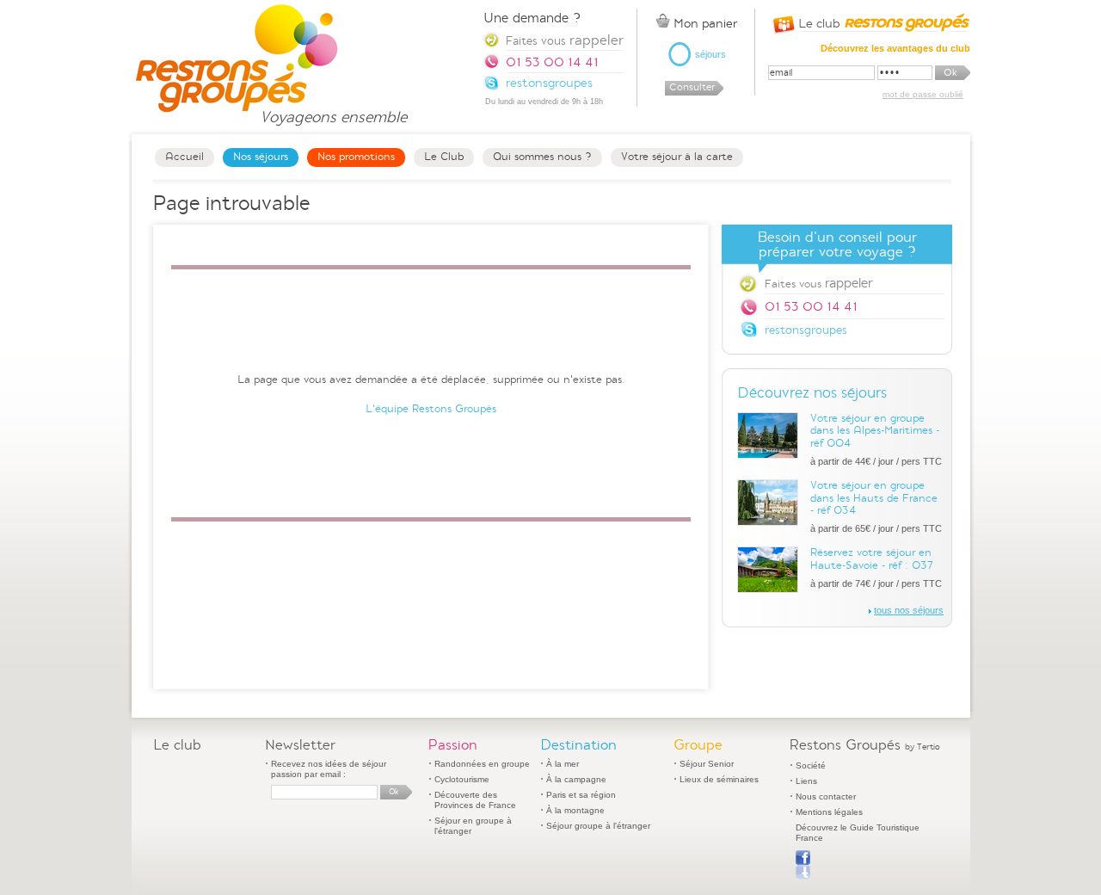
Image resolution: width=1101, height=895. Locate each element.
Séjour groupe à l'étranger (598, 825)
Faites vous (818, 283)
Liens (806, 781)
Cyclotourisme (461, 779)
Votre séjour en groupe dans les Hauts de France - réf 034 (874, 497)
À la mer (562, 763)
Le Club (444, 157)
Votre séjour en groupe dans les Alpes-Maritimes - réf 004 (874, 430)
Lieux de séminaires (719, 779)
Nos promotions (356, 157)
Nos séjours (260, 157)
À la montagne (575, 810)
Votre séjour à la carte (677, 157)
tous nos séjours (909, 610)
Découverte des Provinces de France (475, 800)
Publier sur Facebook (803, 865)
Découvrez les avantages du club (895, 48)
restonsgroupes (806, 330)
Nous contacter (826, 796)
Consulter (692, 87)
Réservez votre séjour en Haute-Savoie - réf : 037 (871, 559)
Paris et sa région (581, 794)
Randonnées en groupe (482, 763)
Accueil (184, 157)
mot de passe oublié (923, 94)
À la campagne (576, 779)
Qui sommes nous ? (542, 157)
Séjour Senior (707, 763)
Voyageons (333, 110)
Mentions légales (829, 812)
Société (811, 765)
